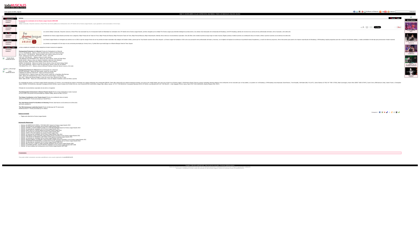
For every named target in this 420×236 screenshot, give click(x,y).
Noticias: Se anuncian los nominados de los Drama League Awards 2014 (40, 129)
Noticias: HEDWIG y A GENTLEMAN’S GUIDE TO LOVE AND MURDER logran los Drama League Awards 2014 (50, 127)
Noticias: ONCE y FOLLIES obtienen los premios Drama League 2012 (39, 133)
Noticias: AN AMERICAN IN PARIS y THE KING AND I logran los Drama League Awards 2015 (45, 125)
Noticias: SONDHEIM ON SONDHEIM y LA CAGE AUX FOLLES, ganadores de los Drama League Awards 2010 (50, 140)
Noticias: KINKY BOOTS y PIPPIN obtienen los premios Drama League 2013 (41, 130)
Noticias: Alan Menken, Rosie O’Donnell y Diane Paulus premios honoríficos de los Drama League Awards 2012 (50, 135)
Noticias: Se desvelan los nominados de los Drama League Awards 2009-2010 (41, 142)
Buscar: (393, 11)
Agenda (19, 11)
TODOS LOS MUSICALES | (223, 14)
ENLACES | (233, 14)
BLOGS (238, 14)
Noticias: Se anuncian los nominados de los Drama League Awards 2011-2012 (41, 134)
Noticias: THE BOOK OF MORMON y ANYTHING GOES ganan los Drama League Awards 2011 (46, 137)
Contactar (222, 165)
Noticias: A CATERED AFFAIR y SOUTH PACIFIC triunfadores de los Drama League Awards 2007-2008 (48, 144)
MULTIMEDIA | (211, 14)
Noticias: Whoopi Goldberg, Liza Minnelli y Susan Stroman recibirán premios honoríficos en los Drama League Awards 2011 (53, 139)
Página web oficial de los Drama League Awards (33, 116)
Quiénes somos (230, 165)
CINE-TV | (182, 14)
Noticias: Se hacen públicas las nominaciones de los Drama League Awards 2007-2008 (44, 146)
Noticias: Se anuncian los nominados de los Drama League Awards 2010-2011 (41, 138)
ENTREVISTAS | (203, 14)
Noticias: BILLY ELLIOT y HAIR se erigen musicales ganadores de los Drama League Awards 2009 (47, 143)
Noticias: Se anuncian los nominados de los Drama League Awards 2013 (40, 131)
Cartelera (8, 22)
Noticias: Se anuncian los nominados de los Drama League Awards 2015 (40, 126)
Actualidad (8, 20)
